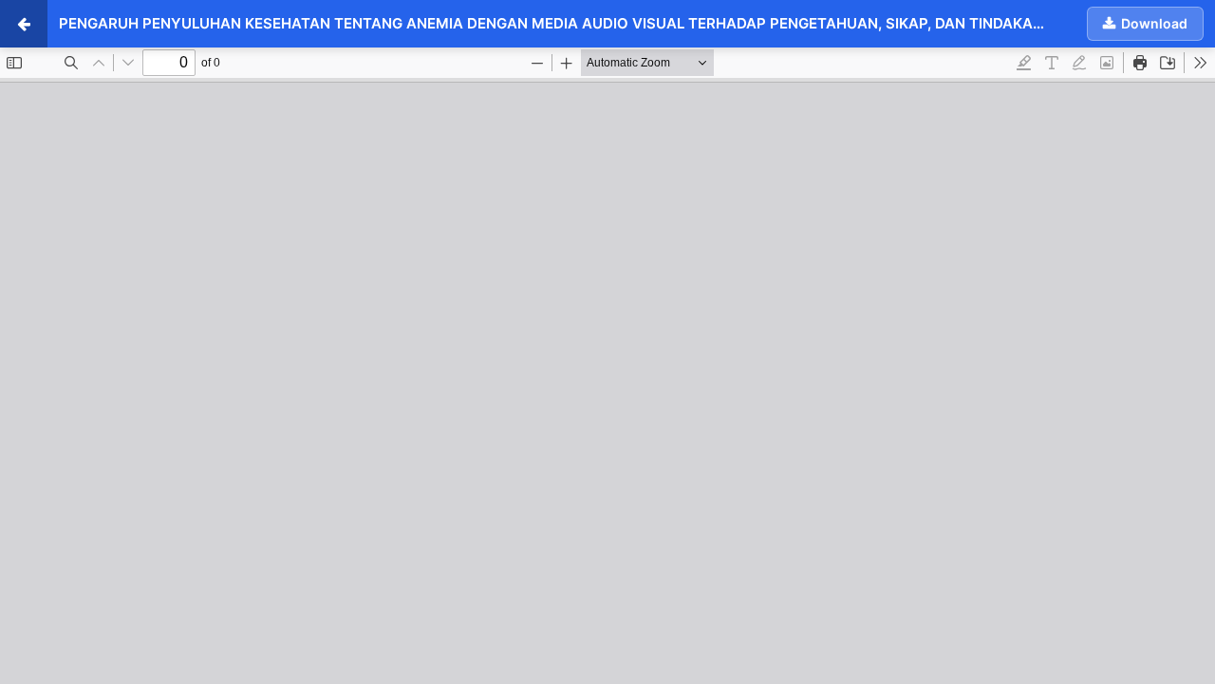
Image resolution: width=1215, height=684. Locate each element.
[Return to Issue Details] (23, 24)
